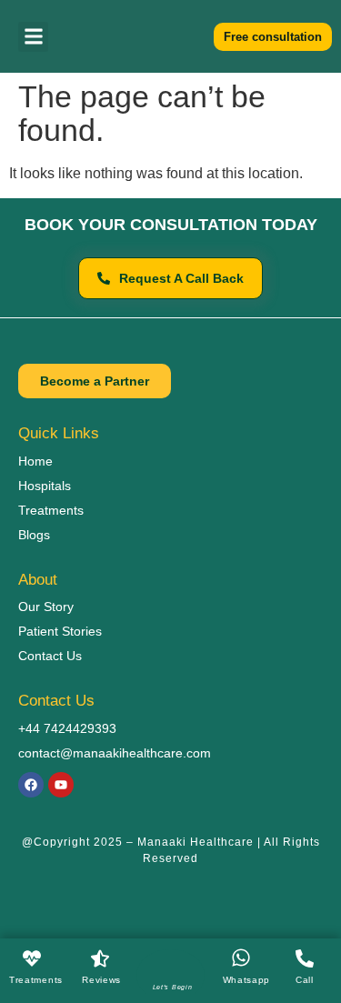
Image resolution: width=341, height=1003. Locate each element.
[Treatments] (32, 958)
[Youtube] (61, 784)
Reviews (101, 980)
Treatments (36, 980)
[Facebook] (31, 784)
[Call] (305, 958)
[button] (33, 37)
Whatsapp (247, 980)
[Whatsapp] (241, 958)
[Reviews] (100, 958)
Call (305, 980)
